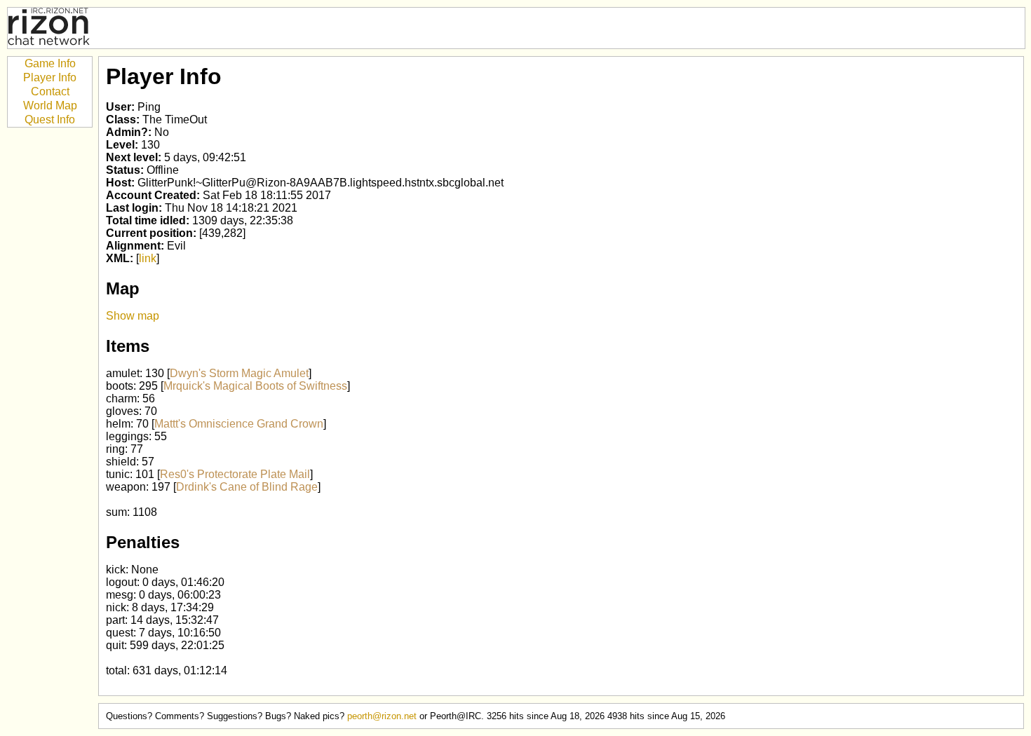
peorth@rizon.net (382, 716)
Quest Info (50, 119)
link (147, 258)
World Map (50, 105)
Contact (50, 91)
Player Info (49, 77)
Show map (132, 316)
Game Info (50, 63)
